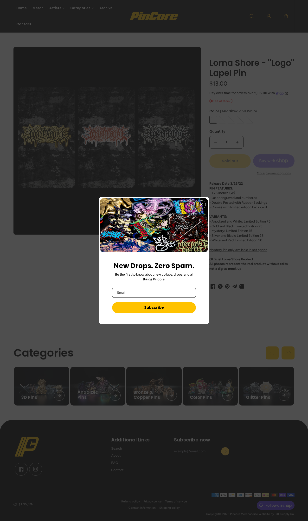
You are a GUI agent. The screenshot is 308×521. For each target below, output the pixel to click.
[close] (201, 204)
